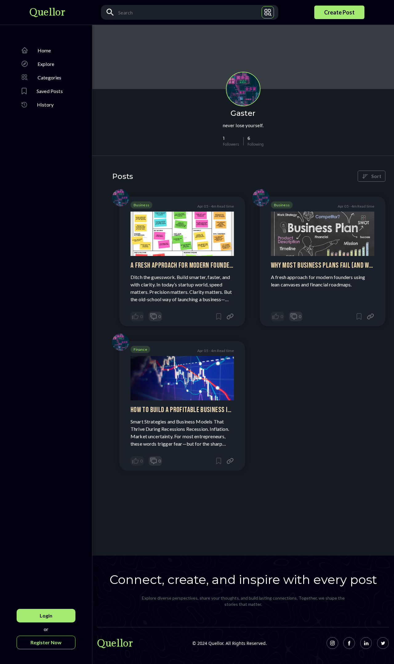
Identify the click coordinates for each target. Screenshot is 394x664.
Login (46, 615)
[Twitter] (383, 643)
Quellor (47, 12)
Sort (376, 176)
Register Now (46, 642)
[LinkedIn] (366, 643)
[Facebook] (349, 643)
